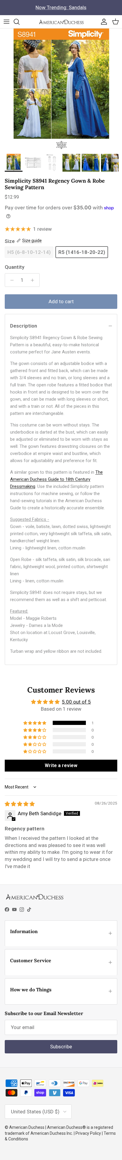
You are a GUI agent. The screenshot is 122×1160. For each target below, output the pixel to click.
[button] (35, 723)
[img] (20, 804)
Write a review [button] (61, 765)
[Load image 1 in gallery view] (61, 90)
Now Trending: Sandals (61, 7)
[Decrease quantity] (10, 280)
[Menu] (6, 21)
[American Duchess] (61, 21)
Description (23, 326)
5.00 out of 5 (76, 702)
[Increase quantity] (34, 280)
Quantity (14, 267)
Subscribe (61, 1047)
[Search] (19, 21)
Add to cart (61, 301)
